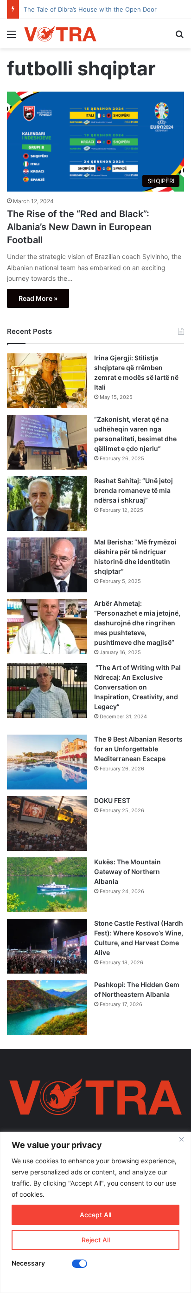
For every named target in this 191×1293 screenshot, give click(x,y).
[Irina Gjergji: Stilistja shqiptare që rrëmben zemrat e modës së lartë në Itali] (47, 380)
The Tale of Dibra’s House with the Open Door (90, 9)
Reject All (96, 1240)
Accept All (95, 1215)
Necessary (28, 1263)
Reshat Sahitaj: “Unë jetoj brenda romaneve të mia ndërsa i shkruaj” (133, 490)
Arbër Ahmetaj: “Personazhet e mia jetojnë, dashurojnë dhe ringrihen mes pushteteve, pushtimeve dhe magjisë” (137, 622)
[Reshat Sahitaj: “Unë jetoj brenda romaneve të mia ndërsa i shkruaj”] (47, 503)
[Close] (181, 1139)
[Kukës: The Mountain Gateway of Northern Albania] (47, 884)
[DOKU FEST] (47, 823)
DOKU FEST (113, 800)
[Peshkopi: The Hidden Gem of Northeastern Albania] (47, 1007)
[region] (95, 1212)
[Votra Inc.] (60, 34)
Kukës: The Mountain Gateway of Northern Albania (127, 871)
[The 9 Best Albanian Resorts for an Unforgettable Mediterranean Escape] (47, 762)
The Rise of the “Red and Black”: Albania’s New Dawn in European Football (79, 226)
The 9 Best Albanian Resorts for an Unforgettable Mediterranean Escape (138, 749)
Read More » (38, 298)
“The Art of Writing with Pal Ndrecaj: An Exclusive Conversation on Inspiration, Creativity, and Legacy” (137, 686)
